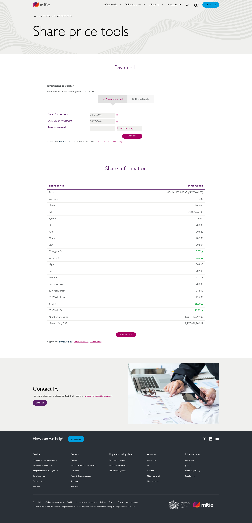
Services (37, 454)
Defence (74, 460)
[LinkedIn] (211, 439)
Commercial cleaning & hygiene (45, 460)
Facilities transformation (118, 466)
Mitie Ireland (152, 476)
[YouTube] (217, 439)
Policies (103, 502)
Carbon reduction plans (54, 502)
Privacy (112, 502)
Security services (39, 476)
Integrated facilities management (45, 471)
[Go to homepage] (203, 505)
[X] (204, 439)
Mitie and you (192, 454)
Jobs (187, 466)
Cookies (70, 502)
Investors (46, 16)
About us (152, 454)
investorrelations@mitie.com (98, 396)
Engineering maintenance (42, 466)
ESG (148, 466)
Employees (189, 460)
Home (36, 16)
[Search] (187, 5)
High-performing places (121, 454)
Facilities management (117, 471)
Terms (120, 502)
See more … (38, 487)
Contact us (211, 5)
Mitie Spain (151, 481)
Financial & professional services (83, 466)
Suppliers (188, 476)
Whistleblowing (132, 502)
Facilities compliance (117, 460)
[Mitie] (41, 4)
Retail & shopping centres (81, 476)
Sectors (75, 454)
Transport (75, 481)
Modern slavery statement (87, 502)
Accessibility (37, 502)
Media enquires (191, 471)
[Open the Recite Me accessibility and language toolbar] (196, 5)
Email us (40, 403)
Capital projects (39, 481)
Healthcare (75, 471)
